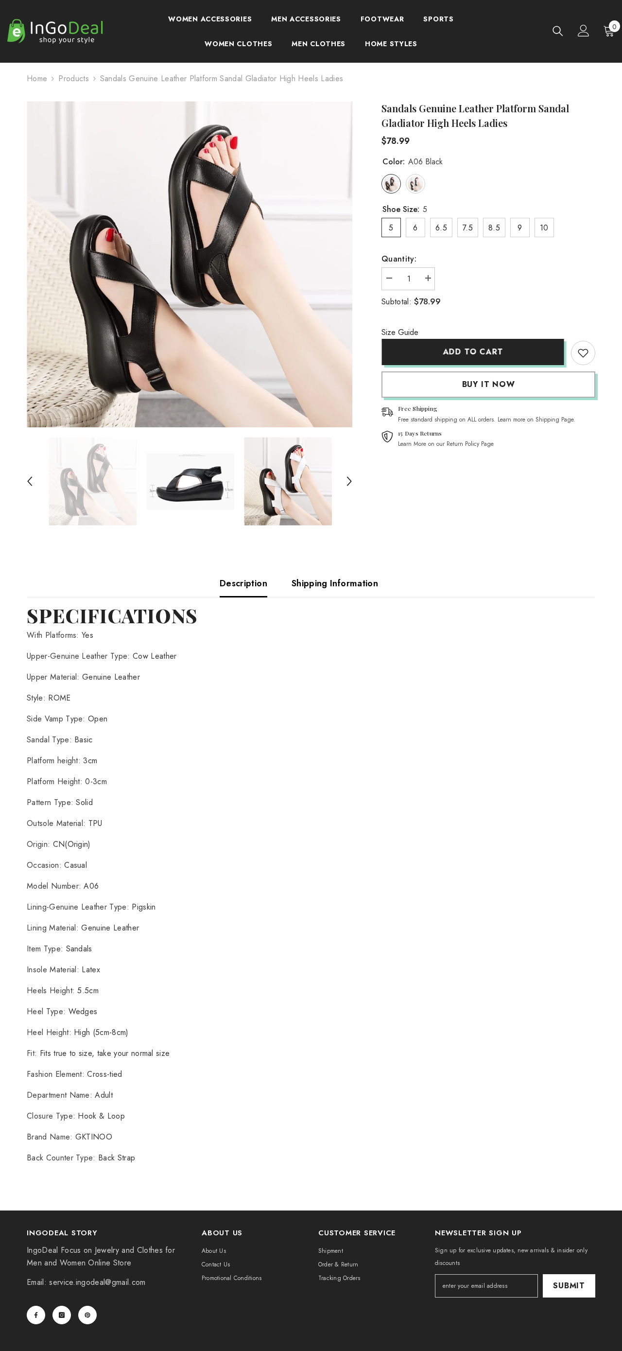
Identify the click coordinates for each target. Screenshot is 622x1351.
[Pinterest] (87, 1315)
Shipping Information (335, 583)
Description (243, 583)
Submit (569, 1285)
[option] (190, 264)
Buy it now (488, 384)
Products (73, 78)
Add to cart (473, 351)
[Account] (583, 30)
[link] (583, 353)
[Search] (558, 30)
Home (37, 78)
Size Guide (399, 332)
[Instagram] (61, 1315)
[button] (29, 481)
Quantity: (398, 258)
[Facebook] (36, 1315)
